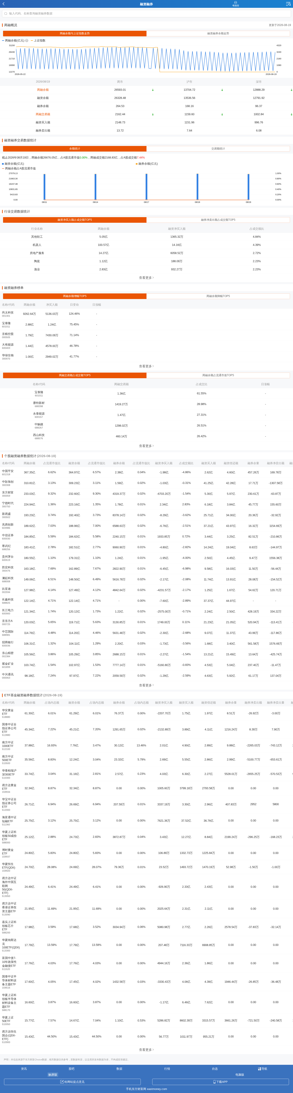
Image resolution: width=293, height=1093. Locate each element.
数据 (119, 1068)
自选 (215, 1068)
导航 (264, 1068)
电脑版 (240, 1074)
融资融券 (146, 4)
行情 (167, 1068)
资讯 (24, 1068)
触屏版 (52, 1074)
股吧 (71, 1068)
